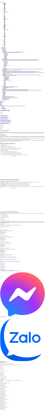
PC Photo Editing (5, 3)
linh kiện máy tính (12, 213)
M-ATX (5, 66)
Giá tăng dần (1, 130)
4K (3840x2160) (6, 79)
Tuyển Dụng (4, 254)
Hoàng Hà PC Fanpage (2, 261)
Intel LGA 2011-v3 (6, 54)
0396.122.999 (1, 391)
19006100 (1, 389)
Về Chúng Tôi (1, 254)
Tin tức (11, 254)
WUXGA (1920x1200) (6, 76)
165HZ (5, 84)
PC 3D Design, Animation (5, 29)
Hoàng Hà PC (1, 221)
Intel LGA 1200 (6, 53)
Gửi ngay (8, 226)
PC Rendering (4, 8)
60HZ (4, 81)
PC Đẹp (4, 40)
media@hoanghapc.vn (2, 264)
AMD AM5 (5, 57)
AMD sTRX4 (5, 58)
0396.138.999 (1, 392)
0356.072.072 (1, 398)
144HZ (5, 83)
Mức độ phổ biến (8, 130)
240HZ (5, 85)
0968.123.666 (3, 250)
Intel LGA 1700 (6, 55)
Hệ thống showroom (8, 254)
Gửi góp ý (1, 381)
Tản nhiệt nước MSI (2, 132)
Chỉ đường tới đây (2, 240)
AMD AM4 (5, 56)
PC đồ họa (16, 213)
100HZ (5, 82)
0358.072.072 (1, 400)
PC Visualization (4, 36)
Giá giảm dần (4, 130)
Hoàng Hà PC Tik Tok (7, 261)
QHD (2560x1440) (6, 78)
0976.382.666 (1, 388)
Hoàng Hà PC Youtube (12, 261)
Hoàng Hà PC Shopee (17, 261)
